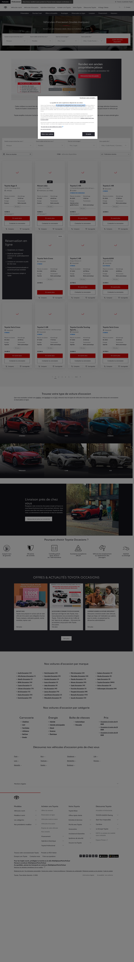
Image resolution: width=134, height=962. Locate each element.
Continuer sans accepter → (88, 98)
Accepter (88, 134)
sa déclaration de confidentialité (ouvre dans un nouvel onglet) (70, 105)
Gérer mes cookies (47, 134)
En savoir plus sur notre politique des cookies (51, 126)
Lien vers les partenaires (46, 129)
